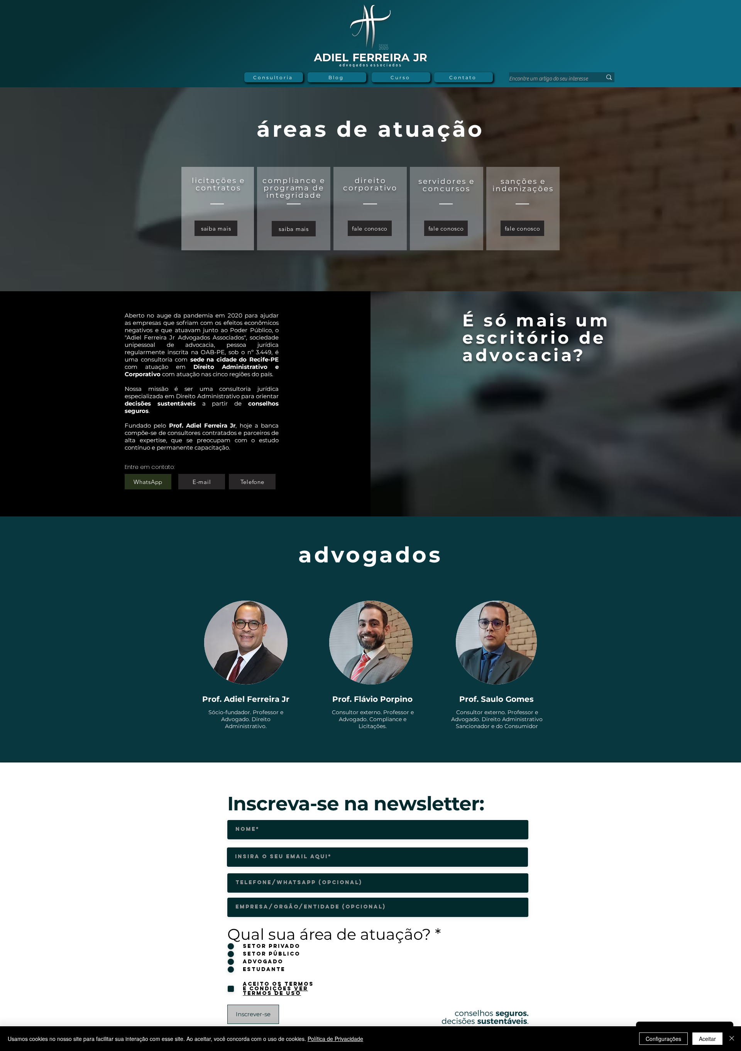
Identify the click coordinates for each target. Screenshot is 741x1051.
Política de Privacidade (335, 1039)
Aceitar (707, 1039)
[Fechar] (731, 1038)
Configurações (663, 1039)
